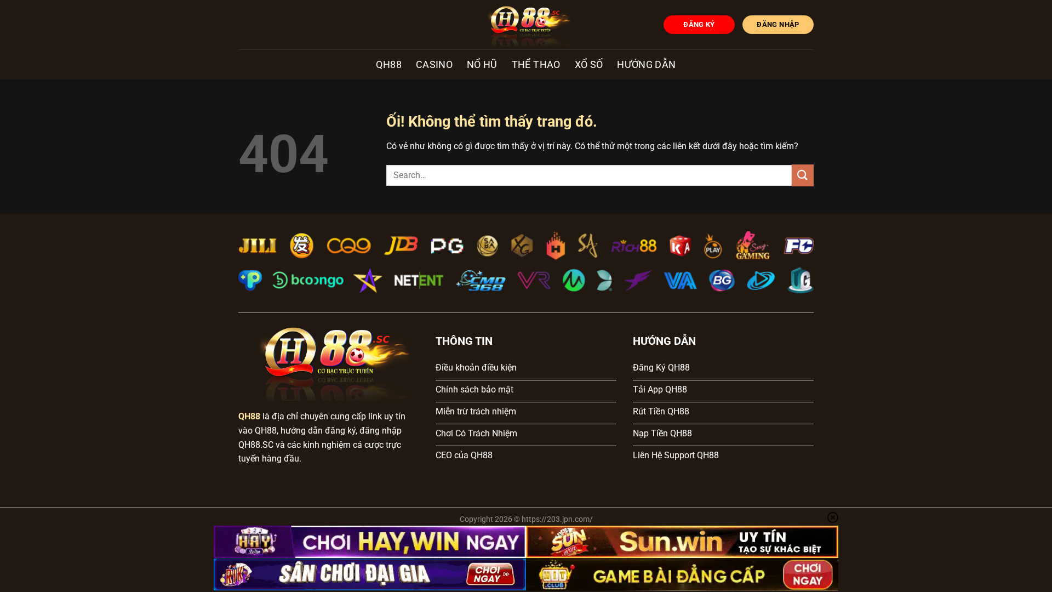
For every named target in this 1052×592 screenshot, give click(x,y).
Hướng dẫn (646, 64)
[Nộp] (803, 175)
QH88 (388, 64)
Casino (434, 64)
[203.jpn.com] (526, 24)
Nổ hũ (482, 64)
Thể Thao (536, 64)
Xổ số (589, 64)
